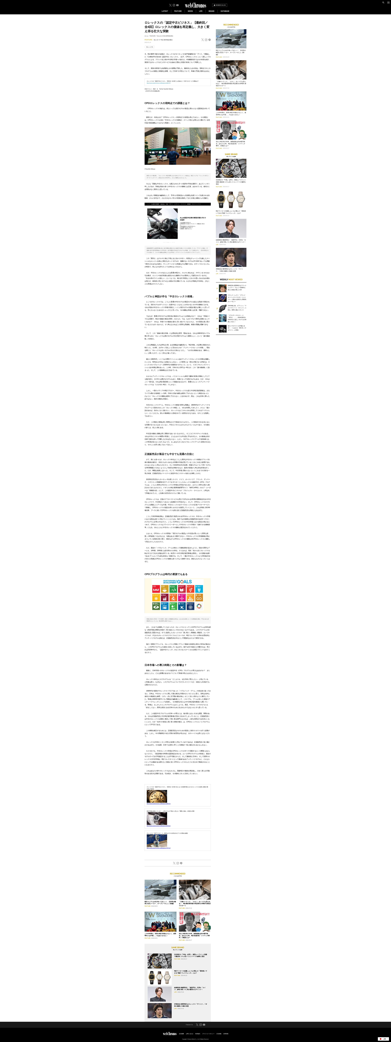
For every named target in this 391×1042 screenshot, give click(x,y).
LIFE (200, 11)
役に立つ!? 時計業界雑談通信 (165, 36)
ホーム (146, 36)
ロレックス (149, 47)
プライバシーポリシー (208, 1033)
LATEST (165, 11)
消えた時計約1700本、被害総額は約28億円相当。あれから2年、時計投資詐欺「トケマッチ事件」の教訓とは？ (194, 935)
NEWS (190, 11)
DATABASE (225, 11)
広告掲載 (218, 1033)
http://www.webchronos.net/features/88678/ (158, 83)
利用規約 (197, 1033)
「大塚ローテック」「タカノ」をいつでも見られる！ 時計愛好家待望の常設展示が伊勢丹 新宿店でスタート (195, 903)
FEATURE (178, 11)
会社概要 (181, 1033)
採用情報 (225, 1033)
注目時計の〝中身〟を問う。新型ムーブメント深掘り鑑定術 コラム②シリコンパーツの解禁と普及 (231, 182)
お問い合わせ (189, 1033)
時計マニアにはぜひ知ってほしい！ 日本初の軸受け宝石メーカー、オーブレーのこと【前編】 (231, 52)
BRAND (211, 11)
